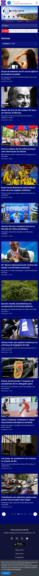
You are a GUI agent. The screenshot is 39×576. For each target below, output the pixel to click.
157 (19, 514)
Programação (19, 557)
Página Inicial (19, 550)
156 (15, 514)
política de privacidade (14, 569)
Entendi (6, 573)
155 (12, 514)
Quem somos (19, 553)
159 (25, 514)
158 (22, 514)
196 (30, 514)
